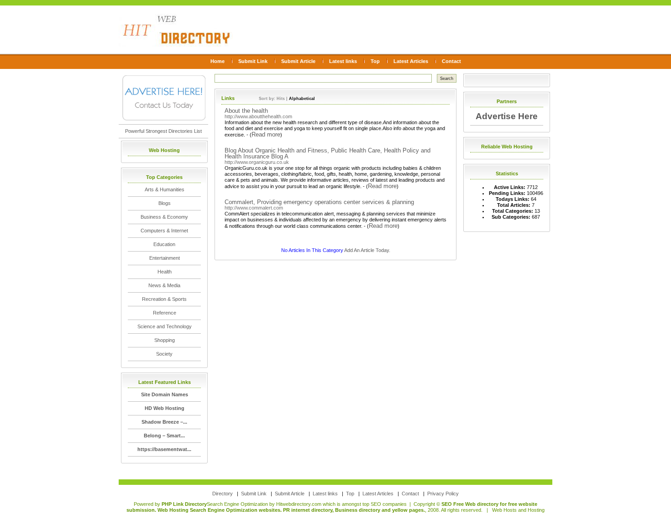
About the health (246, 110)
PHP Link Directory (184, 504)
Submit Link (252, 61)
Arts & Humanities (164, 189)
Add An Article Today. (367, 250)
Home (217, 61)
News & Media (164, 285)
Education (164, 244)
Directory (222, 493)
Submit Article (298, 61)
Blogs (164, 203)
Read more (266, 134)
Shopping (164, 340)
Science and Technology (164, 326)
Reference (164, 312)
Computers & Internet (164, 230)
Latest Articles (410, 61)
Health (164, 271)
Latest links (343, 61)
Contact (451, 61)
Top (375, 61)
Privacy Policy (443, 493)
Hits (281, 98)
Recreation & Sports (164, 299)
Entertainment (164, 258)
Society (164, 354)
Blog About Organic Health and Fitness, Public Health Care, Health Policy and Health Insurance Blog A (327, 153)
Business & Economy (164, 217)
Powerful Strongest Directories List (163, 131)
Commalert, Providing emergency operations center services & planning (319, 202)
